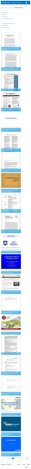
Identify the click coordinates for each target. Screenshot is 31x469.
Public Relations (6, 27)
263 (27, 458)
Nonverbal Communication (8, 23)
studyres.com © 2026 (6, 464)
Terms (18, 464)
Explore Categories (17, 2)
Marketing (4, 16)
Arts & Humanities (8, 7)
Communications (18, 7)
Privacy (23, 464)
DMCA (28, 464)
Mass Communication (7, 18)
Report (26, 467)
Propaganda (5, 25)
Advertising (5, 12)
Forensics (4, 14)
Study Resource (6, 2)
